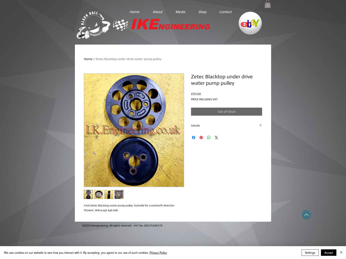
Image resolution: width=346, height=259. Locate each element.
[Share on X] (216, 137)
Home (88, 59)
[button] (267, 4)
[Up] (306, 214)
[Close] (341, 252)
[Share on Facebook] (193, 137)
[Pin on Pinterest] (201, 137)
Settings (310, 253)
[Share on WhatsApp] (208, 137)
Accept (328, 253)
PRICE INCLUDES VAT (204, 99)
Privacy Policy (158, 253)
